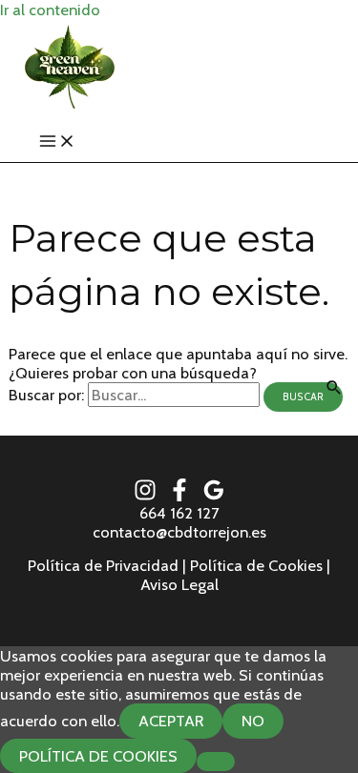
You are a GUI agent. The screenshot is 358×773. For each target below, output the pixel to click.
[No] (216, 761)
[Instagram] (145, 495)
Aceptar (170, 720)
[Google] (213, 495)
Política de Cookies (98, 755)
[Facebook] (179, 495)
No (253, 720)
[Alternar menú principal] (57, 142)
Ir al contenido (50, 9)
